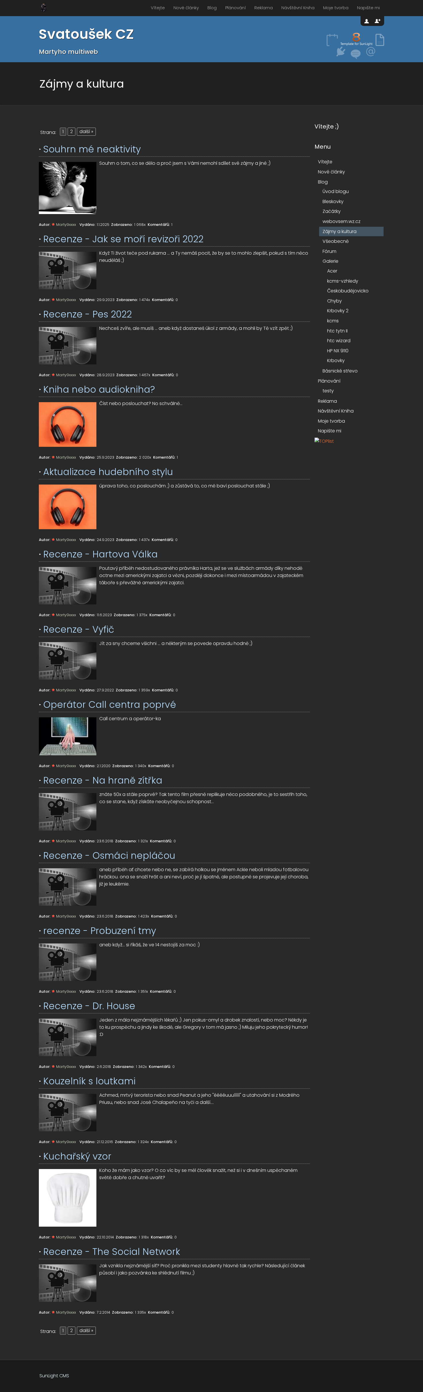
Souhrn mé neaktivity (92, 149)
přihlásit (367, 21)
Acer (332, 271)
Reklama (263, 8)
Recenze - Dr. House (89, 1005)
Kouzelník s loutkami (89, 1081)
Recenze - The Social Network (111, 1251)
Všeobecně (336, 241)
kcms (333, 320)
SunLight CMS (54, 1375)
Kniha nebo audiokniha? (99, 389)
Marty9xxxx (66, 224)
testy (328, 390)
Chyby (334, 301)
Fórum (329, 251)
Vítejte (158, 8)
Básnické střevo (340, 371)
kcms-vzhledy (342, 281)
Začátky (332, 211)
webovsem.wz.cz (342, 221)
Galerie (330, 261)
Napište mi (368, 8)
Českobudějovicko (348, 291)
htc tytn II (337, 331)
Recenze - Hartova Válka (100, 554)
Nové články (186, 8)
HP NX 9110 (337, 350)
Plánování (235, 8)
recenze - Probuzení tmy (99, 930)
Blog (212, 8)
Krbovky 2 (337, 310)
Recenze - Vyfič (78, 629)
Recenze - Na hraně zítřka (102, 780)
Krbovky (336, 360)
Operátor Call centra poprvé (109, 704)
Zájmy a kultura (340, 231)
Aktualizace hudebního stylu (108, 471)
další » (86, 131)
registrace (377, 21)
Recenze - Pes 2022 (87, 314)
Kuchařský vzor (77, 1156)
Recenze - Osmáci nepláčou (109, 855)
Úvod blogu (336, 191)
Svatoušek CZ (86, 34)
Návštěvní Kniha (298, 8)
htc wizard (338, 340)
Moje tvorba (335, 8)
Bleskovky (333, 201)
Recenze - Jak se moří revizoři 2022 (123, 238)
